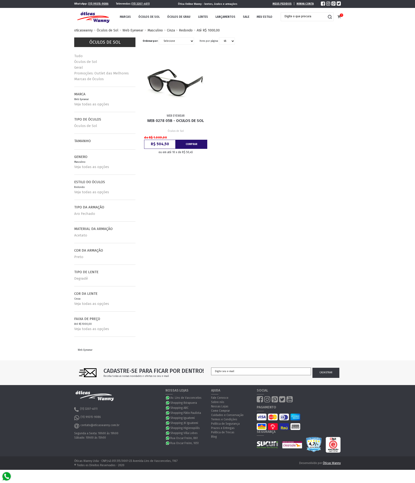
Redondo (186, 30)
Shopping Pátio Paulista (185, 413)
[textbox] (303, 16)
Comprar (191, 144)
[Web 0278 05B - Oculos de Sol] (175, 84)
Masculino (155, 30)
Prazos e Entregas (223, 428)
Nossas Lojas (219, 406)
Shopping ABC (179, 408)
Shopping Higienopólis (185, 428)
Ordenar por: (150, 41)
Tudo (78, 56)
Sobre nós (217, 402)
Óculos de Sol (149, 16)
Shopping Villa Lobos (184, 433)
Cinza (171, 30)
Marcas (125, 16)
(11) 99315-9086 (98, 3)
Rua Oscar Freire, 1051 (184, 443)
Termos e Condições (224, 419)
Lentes (203, 16)
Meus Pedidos (282, 3)
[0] (339, 17)
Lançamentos (225, 16)
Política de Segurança (225, 423)
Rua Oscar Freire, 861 (184, 438)
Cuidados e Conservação (227, 415)
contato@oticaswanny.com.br (99, 425)
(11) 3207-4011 (140, 3)
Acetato (80, 235)
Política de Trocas (222, 432)
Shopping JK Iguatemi (184, 423)
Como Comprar (220, 410)
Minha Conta (305, 3)
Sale (246, 16)
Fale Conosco (219, 397)
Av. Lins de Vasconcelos (185, 397)
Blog (214, 436)
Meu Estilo (264, 16)
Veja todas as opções (91, 104)
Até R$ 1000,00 (208, 30)
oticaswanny (83, 30)
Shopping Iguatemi (182, 418)
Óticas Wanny (332, 463)
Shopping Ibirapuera (183, 403)
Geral (78, 67)
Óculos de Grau (178, 16)
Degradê (81, 278)
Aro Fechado (84, 213)
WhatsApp (167, 398)
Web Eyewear (132, 30)
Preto (78, 257)
